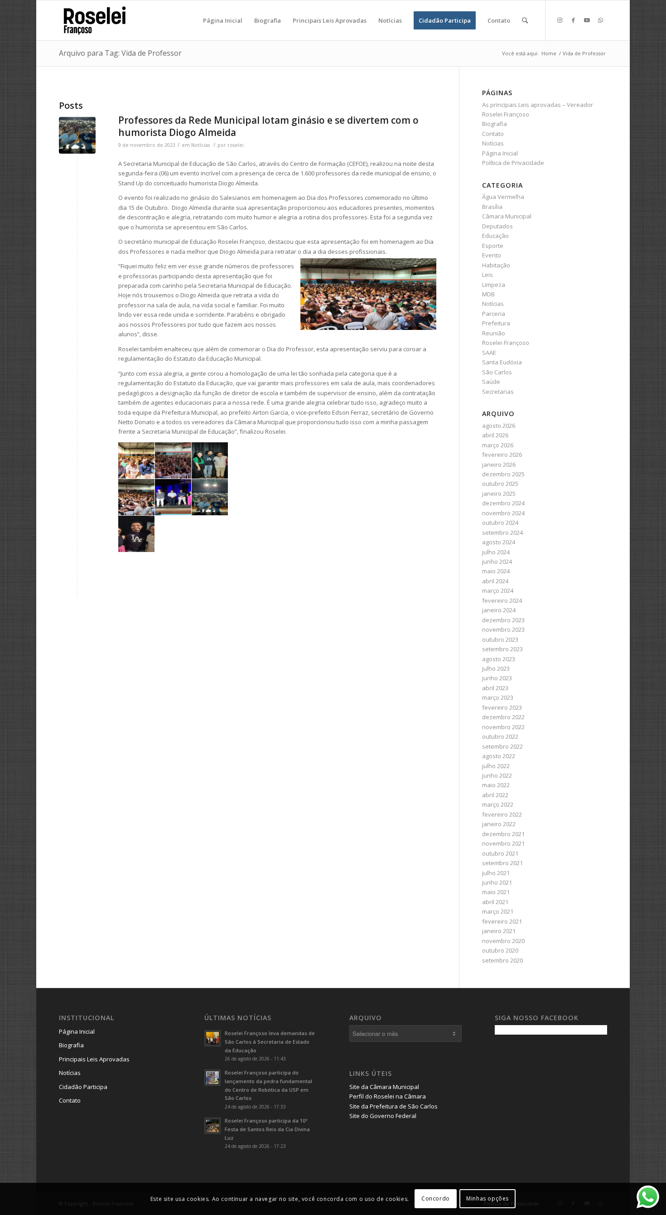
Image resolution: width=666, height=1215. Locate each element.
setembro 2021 (502, 863)
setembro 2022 (502, 746)
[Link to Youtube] (587, 20)
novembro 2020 (503, 941)
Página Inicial (500, 153)
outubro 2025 (500, 483)
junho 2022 (497, 775)
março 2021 (497, 911)
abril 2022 (495, 795)
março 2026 (497, 445)
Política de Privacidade (513, 163)
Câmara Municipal (506, 216)
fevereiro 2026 (502, 454)
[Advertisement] (563, 1105)
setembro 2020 (502, 960)
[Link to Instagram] (559, 20)
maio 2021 (496, 892)
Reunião (493, 333)
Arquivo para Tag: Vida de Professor (120, 53)
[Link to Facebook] (573, 20)
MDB (488, 294)
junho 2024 (497, 561)
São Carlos (497, 372)
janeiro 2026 (499, 464)
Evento (491, 255)
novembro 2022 (503, 727)
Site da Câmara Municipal (384, 1087)
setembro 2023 (502, 649)
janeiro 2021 (499, 931)
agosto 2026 (498, 425)
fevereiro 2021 (502, 921)
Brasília (492, 207)
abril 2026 (495, 435)
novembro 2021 (503, 843)
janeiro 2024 (499, 610)
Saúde (491, 382)
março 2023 (497, 697)
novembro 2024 (503, 513)
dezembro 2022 (503, 717)
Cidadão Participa (83, 1087)
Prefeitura (496, 323)
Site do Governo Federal (382, 1116)
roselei (235, 145)
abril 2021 (495, 902)
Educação (495, 236)
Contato (493, 134)
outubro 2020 (500, 950)
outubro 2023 (500, 639)
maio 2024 (496, 571)
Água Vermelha (503, 197)
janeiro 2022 (499, 824)
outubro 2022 (500, 736)
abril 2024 (495, 581)
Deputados (497, 226)
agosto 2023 (498, 659)
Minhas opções (487, 1199)
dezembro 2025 (503, 474)
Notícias (200, 145)
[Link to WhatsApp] (600, 20)
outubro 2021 (500, 853)
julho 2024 (496, 552)
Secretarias (498, 391)
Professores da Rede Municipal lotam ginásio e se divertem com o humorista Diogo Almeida (268, 126)
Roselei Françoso (505, 343)
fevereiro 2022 (502, 814)
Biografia (494, 124)
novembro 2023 (503, 629)
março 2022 (497, 804)
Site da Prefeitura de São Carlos (393, 1106)
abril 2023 (495, 688)
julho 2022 (496, 766)
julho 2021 (496, 873)
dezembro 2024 (503, 503)
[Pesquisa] (525, 20)
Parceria (493, 314)
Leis (487, 275)
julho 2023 (496, 668)
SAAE (489, 353)
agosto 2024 (498, 542)
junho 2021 (497, 882)
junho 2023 (497, 678)
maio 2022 (496, 785)
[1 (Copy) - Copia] (77, 135)
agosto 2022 (498, 756)
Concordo (435, 1199)
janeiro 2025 (499, 493)
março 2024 (497, 590)
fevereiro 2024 (502, 600)
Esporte (492, 246)
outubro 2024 (500, 522)
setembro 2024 (502, 532)
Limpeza (493, 285)
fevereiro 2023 (502, 707)
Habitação (496, 265)
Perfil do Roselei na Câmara (387, 1096)
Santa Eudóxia (502, 362)
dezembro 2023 (503, 620)
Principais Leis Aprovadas (94, 1059)
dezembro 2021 (503, 834)
